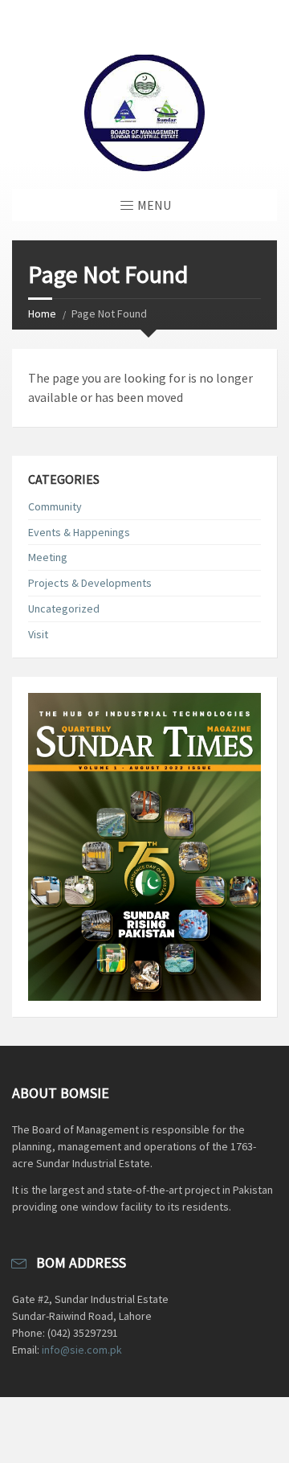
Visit (38, 634)
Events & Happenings (79, 532)
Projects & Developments (90, 583)
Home (42, 313)
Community (55, 506)
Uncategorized (64, 608)
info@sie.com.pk (82, 1349)
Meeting (47, 557)
